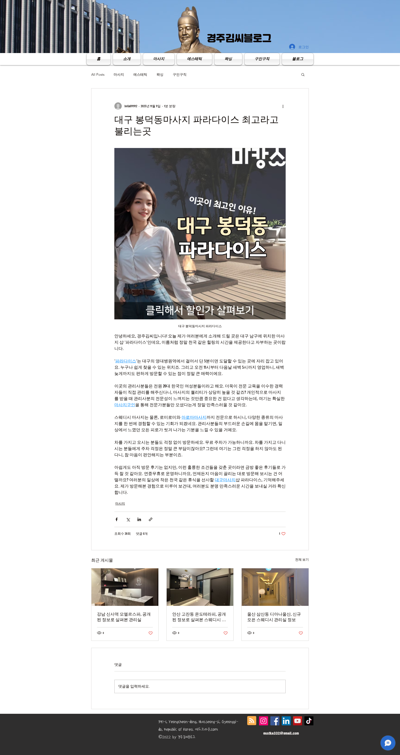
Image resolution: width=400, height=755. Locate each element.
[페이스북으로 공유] (116, 519)
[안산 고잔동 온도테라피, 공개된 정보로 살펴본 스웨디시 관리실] (200, 587)
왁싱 (159, 74)
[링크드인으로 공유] (139, 519)
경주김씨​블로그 (239, 38)
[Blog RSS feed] (251, 721)
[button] (303, 74)
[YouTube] (297, 720)
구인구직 (180, 74)
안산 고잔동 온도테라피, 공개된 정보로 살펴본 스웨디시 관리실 (199, 617)
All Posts (97, 74)
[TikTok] (308, 720)
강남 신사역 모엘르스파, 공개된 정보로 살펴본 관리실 (124, 617)
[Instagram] (263, 720)
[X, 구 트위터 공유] (128, 519)
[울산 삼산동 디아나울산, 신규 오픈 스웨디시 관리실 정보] (275, 587)
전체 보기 (302, 560)
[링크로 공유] (150, 519)
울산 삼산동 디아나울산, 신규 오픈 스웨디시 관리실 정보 (274, 617)
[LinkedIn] (286, 720)
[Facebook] (274, 720)
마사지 (119, 74)
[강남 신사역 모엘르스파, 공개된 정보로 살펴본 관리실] (124, 587)
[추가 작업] (283, 106)
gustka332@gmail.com (281, 733)
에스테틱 (140, 74)
